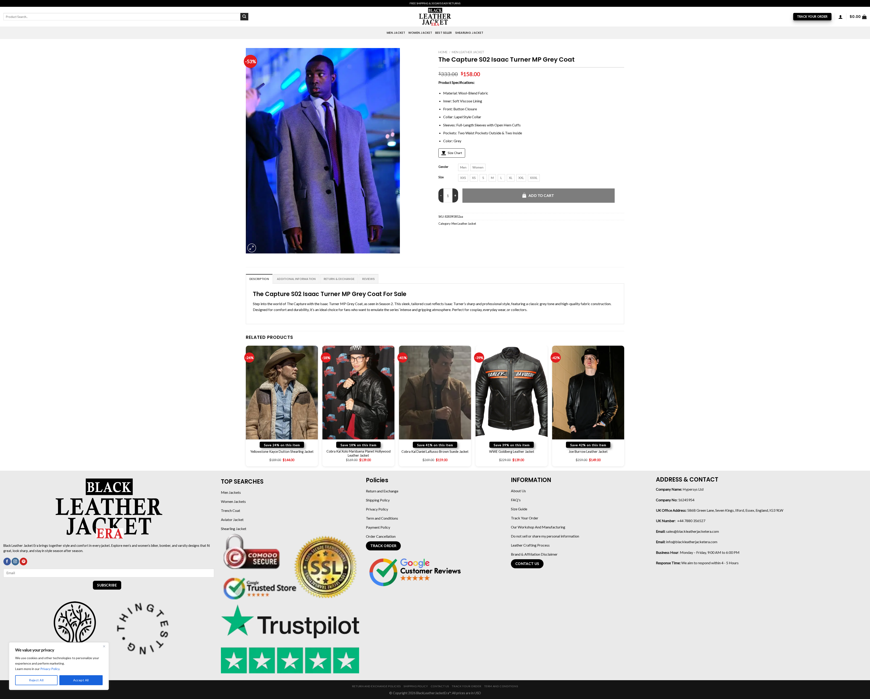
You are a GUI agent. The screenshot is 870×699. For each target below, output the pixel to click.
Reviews (368, 279)
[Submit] (244, 17)
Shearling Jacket (469, 33)
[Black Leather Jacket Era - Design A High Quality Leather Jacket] (435, 16)
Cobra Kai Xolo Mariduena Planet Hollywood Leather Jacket (358, 453)
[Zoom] (251, 247)
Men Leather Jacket (468, 52)
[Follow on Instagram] (15, 561)
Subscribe (107, 585)
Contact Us (440, 686)
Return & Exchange (339, 279)
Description (259, 279)
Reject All (36, 680)
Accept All (81, 680)
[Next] (624, 407)
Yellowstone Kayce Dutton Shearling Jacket (282, 451)
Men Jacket (396, 33)
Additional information (296, 279)
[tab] (259, 279)
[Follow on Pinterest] (23, 561)
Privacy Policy (49, 669)
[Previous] (246, 407)
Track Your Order (466, 686)
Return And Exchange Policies (376, 686)
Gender (443, 167)
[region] (59, 666)
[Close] (104, 646)
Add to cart (541, 195)
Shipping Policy (416, 686)
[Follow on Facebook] (7, 561)
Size (441, 177)
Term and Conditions (501, 686)
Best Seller (443, 33)
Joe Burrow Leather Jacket (588, 451)
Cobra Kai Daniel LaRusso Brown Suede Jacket (435, 451)
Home (442, 52)
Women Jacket (420, 33)
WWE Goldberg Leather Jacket (511, 451)
